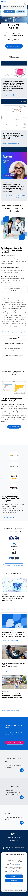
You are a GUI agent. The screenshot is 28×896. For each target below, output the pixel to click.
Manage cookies (14, 885)
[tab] (14, 289)
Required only (14, 880)
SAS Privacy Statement (9, 890)
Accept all (14, 876)
